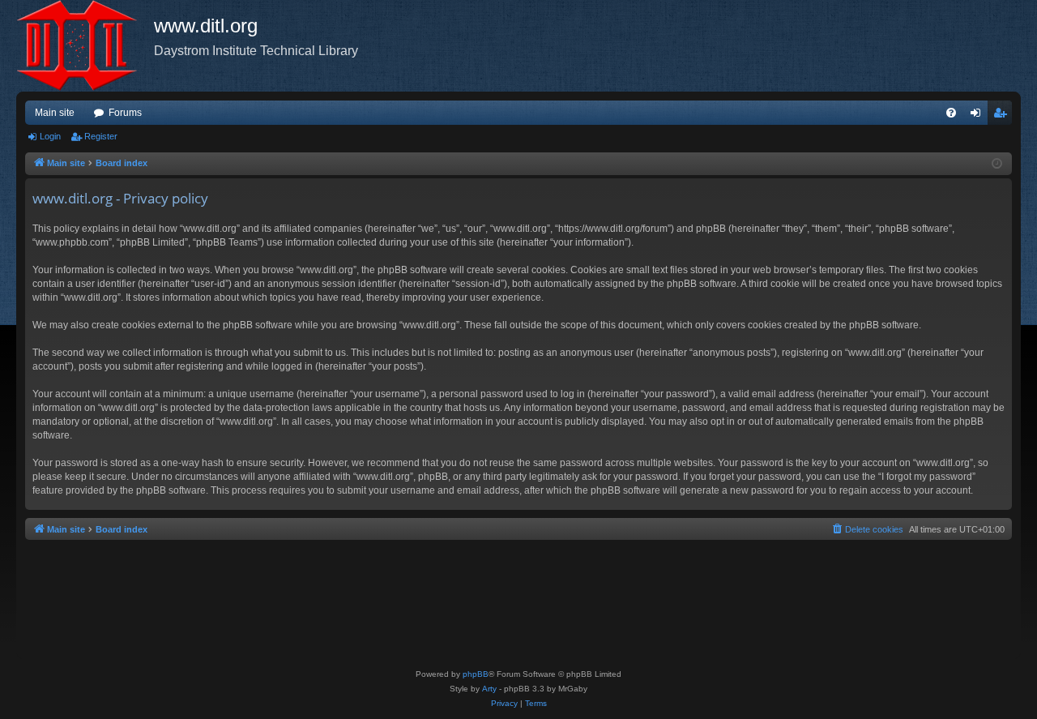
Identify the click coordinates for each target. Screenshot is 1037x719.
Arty (489, 688)
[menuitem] (951, 113)
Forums (125, 112)
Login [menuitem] (979, 116)
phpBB (476, 674)
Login (50, 136)
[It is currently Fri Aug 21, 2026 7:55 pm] (997, 164)
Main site (55, 112)
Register (100, 136)
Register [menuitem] (1003, 116)
